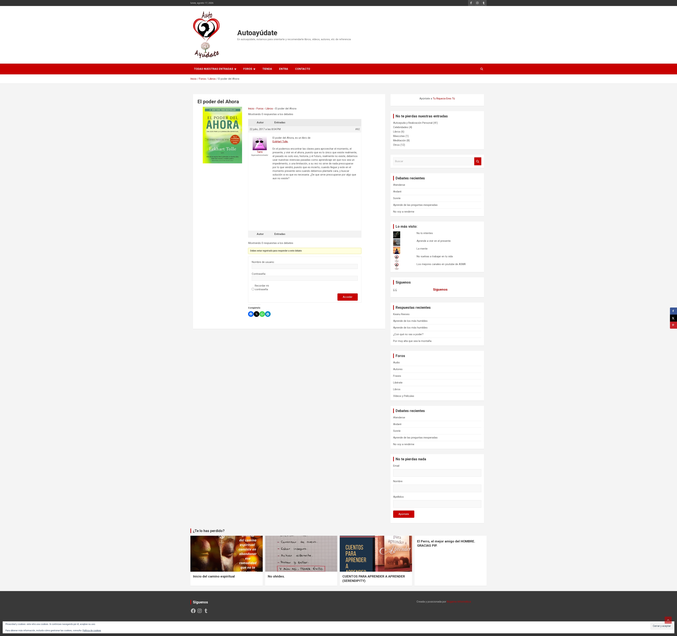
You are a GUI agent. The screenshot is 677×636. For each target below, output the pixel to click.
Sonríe (397, 198)
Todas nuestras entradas (213, 68)
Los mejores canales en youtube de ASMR (441, 264)
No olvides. (276, 576)
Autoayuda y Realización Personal (412, 122)
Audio (396, 362)
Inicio (251, 108)
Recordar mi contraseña (262, 287)
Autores (397, 369)
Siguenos (403, 282)
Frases (397, 375)
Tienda (267, 68)
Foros (247, 68)
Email (396, 465)
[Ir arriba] (668, 620)
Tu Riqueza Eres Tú (444, 98)
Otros (396, 144)
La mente (422, 248)
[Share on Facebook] (673, 311)
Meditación (399, 140)
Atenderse (399, 184)
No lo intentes (425, 233)
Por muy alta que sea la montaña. (412, 341)
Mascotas (399, 136)
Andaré (397, 191)
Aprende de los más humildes (410, 320)
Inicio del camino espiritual (214, 576)
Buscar (477, 161)
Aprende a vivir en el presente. (434, 240)
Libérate (397, 382)
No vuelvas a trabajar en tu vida (435, 256)
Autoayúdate (257, 33)
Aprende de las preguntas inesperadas (415, 205)
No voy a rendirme (403, 211)
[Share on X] (673, 318)
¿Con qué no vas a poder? (408, 334)
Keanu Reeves (401, 314)
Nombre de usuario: (263, 262)
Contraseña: (259, 273)
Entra (283, 68)
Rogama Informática (459, 601)
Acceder (347, 297)
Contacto (302, 68)
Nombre (397, 481)
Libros (269, 108)
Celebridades (400, 127)
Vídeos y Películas (403, 396)
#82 (357, 129)
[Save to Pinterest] (673, 325)
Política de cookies (92, 630)
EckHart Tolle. (280, 141)
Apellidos (398, 496)
